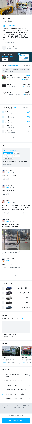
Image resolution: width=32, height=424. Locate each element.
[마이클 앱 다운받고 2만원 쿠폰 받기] (16, 57)
